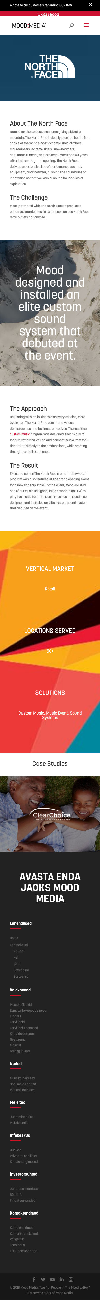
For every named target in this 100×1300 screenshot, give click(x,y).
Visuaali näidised (22, 1090)
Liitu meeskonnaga (23, 1251)
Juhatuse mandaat (24, 1189)
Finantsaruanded (22, 1200)
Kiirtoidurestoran (22, 1033)
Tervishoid (17, 1022)
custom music (20, 434)
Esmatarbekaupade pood (28, 1010)
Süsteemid (21, 976)
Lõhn (16, 964)
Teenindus (17, 1245)
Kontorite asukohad (24, 1233)
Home (14, 938)
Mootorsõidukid (21, 1004)
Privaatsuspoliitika (23, 1156)
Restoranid (18, 1039)
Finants (15, 1016)
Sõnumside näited (23, 1084)
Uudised (16, 1150)
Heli (15, 957)
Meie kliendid (19, 1123)
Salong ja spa (20, 1051)
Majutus (15, 1045)
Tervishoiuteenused (24, 1028)
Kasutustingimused (24, 1162)
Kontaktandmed (21, 1227)
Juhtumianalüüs (21, 1117)
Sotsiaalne (21, 970)
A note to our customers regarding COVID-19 (41, 5)
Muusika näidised (22, 1078)
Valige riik (17, 1239)
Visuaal (18, 951)
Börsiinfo (16, 1194)
